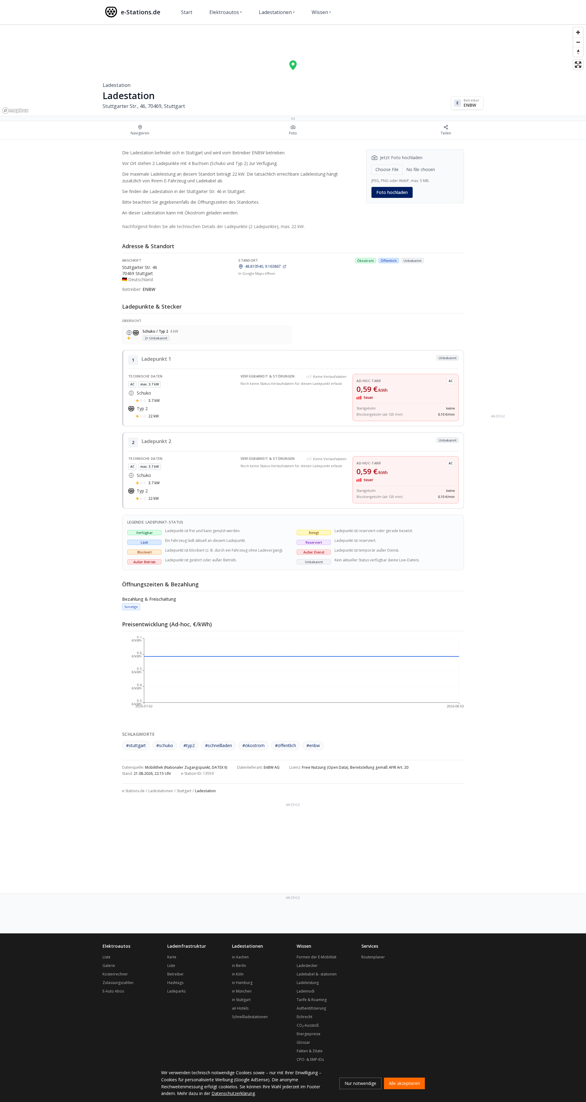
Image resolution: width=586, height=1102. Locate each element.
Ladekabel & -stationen (317, 974)
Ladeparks (176, 991)
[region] (293, 70)
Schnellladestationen (250, 1016)
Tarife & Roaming (312, 999)
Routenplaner (373, 957)
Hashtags (175, 982)
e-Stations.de (133, 790)
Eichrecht (304, 1016)
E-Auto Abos (113, 991)
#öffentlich (285, 745)
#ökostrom (253, 745)
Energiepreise (308, 1033)
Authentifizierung (311, 1008)
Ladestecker (307, 965)
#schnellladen (218, 745)
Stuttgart (184, 790)
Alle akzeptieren (404, 1083)
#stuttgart (136, 745)
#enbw (313, 745)
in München (241, 991)
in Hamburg (242, 982)
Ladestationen (277, 12)
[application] (293, 675)
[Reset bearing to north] (578, 52)
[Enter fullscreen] (578, 65)
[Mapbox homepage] (15, 110)
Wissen (321, 12)
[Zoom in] (578, 32)
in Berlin (239, 965)
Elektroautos (225, 12)
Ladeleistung (308, 982)
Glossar (303, 1042)
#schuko (164, 745)
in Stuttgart (241, 999)
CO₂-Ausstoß (308, 1025)
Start (186, 12)
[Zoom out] (578, 42)
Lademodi (305, 991)
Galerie (109, 965)
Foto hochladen (392, 192)
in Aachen (240, 957)
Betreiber (175, 974)
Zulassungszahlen (118, 982)
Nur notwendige (360, 1083)
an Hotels (240, 1008)
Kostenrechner (115, 974)
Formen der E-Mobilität (316, 957)
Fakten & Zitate (310, 1051)
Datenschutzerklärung (233, 1093)
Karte (171, 957)
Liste (106, 957)
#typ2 (189, 745)
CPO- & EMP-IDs (310, 1059)
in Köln (238, 974)
